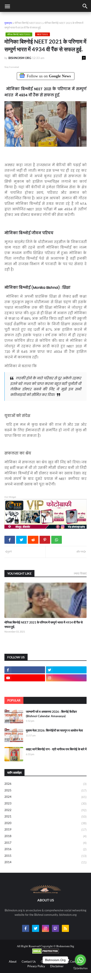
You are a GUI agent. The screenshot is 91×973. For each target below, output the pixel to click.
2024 (45, 797)
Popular (14, 700)
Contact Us (29, 961)
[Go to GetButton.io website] (80, 968)
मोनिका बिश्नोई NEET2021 (28, 23)
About (13, 961)
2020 (45, 823)
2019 (45, 829)
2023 (45, 803)
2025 (45, 790)
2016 (45, 849)
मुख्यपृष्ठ (8, 23)
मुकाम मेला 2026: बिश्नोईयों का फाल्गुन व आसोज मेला (54, 730)
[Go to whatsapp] (80, 959)
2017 (45, 843)
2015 (45, 856)
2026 (45, 784)
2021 (45, 816)
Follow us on (49, 76)
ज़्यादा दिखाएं (80, 573)
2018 (45, 836)
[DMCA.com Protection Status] (45, 953)
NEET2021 (42, 34)
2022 (45, 810)
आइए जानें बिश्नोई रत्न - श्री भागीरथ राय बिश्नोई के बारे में (56, 749)
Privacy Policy (36, 966)
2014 (45, 862)
